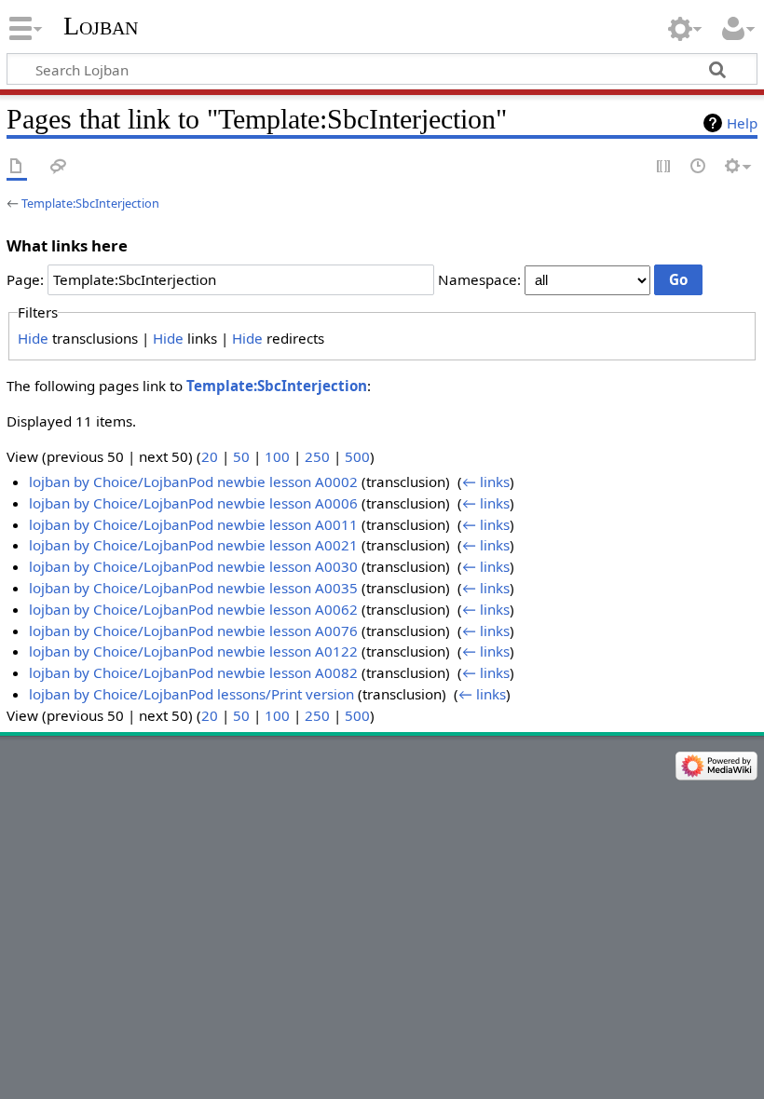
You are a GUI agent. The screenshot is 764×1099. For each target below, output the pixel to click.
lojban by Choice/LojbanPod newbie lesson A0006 (193, 503)
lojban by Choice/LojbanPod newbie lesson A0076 (193, 630)
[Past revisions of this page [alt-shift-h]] (699, 167)
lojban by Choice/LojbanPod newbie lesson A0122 (193, 651)
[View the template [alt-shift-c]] (17, 167)
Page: (25, 279)
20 (209, 456)
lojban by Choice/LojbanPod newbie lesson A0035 (193, 587)
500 (357, 456)
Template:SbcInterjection (90, 203)
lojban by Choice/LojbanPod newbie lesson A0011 (193, 524)
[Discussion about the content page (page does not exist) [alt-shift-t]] (58, 167)
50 (241, 456)
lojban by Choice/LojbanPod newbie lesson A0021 (193, 545)
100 (277, 456)
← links (486, 481)
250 (317, 456)
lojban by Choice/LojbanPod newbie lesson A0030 (193, 566)
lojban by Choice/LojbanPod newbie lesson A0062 (193, 609)
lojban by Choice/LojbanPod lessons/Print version (191, 694)
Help (742, 123)
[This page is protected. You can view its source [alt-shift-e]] (664, 167)
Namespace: (479, 279)
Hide (33, 338)
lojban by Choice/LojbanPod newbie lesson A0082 (193, 672)
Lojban (100, 25)
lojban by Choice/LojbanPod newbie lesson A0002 (193, 481)
